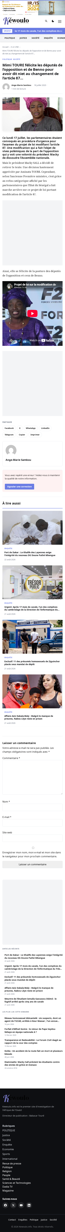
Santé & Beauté (11, 1179)
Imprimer (35, 434)
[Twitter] (13, 1205)
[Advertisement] (32, 232)
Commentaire (11, 758)
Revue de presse (11, 1163)
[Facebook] (5, 1205)
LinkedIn (45, 428)
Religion (7, 1171)
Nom (6, 801)
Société (35, 38)
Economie (8, 1149)
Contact (12, 1219)
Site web (7, 832)
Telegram (9, 434)
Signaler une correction (19, 486)
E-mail (6, 817)
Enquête (48, 38)
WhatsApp (31, 428)
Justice (23, 38)
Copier (22, 434)
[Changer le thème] (53, 21)
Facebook (9, 428)
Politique (7, 1167)
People (6, 1175)
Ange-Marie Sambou (21, 85)
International (9, 1158)
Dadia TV (7, 1186)
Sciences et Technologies (16, 1183)
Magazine (8, 1190)
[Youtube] (21, 1205)
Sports (6, 1154)
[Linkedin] (29, 1205)
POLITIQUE (10, 38)
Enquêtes (22, 1219)
